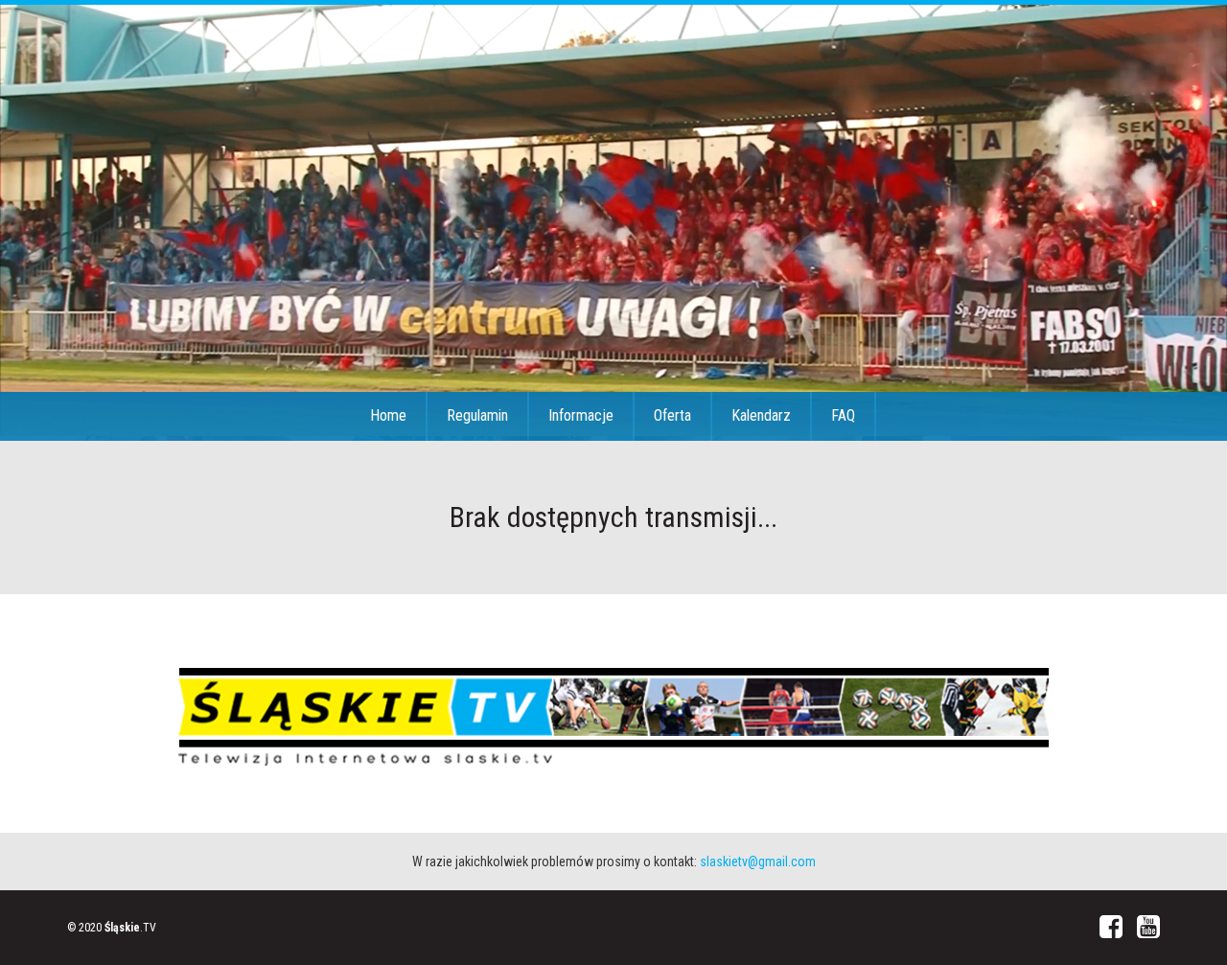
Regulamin (477, 415)
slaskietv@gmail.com (758, 861)
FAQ (843, 415)
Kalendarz (761, 415)
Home (388, 415)
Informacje (581, 415)
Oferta (672, 415)
